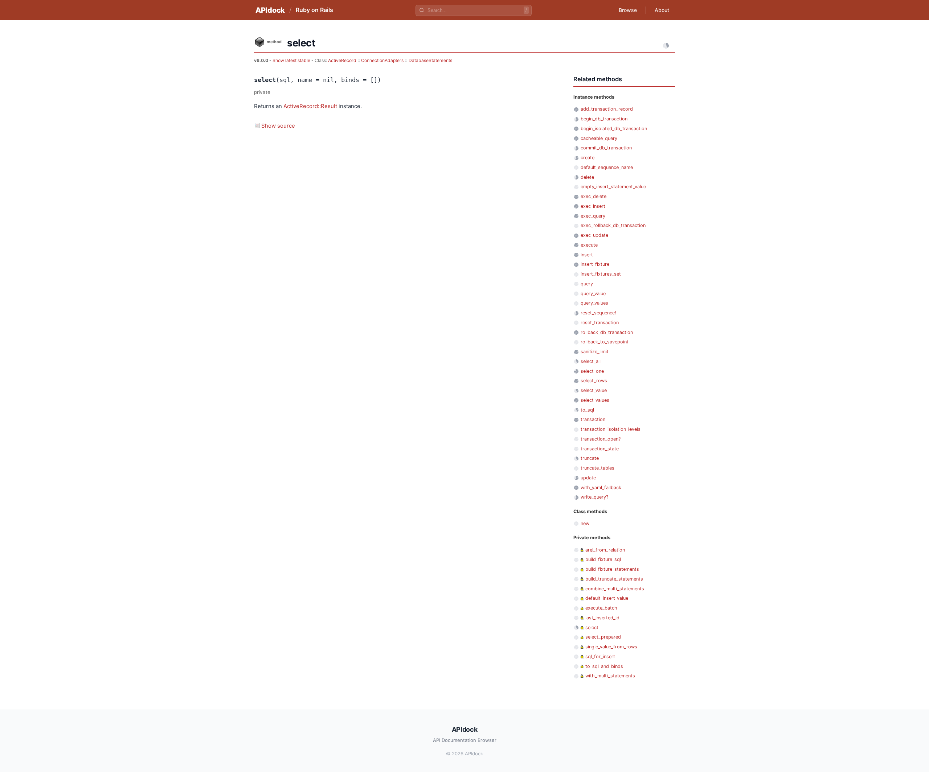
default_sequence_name (607, 167)
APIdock (270, 10)
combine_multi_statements (614, 588)
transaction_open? (601, 439)
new (585, 523)
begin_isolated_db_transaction (614, 128)
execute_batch (601, 608)
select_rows (594, 380)
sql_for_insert (600, 656)
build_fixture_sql (603, 559)
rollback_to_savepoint (605, 341)
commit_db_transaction (606, 147)
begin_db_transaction (604, 118)
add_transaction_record (607, 109)
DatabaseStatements (430, 60)
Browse (628, 10)
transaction (593, 419)
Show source (278, 125)
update (588, 477)
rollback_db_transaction (607, 332)
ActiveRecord (342, 60)
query (587, 283)
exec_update (594, 235)
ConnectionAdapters (382, 60)
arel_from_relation (605, 550)
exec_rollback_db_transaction (613, 225)
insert (587, 254)
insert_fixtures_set (601, 274)
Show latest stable (292, 60)
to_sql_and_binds (604, 666)
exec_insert (593, 206)
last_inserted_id (602, 617)
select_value (594, 390)
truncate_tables (597, 468)
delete (587, 177)
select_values (595, 400)
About (662, 10)
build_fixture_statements (612, 569)
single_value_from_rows (611, 646)
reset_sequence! (598, 312)
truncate (590, 458)
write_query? (594, 497)
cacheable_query (599, 138)
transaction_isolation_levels (611, 429)
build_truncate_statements (614, 579)
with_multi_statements (610, 675)
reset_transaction (600, 322)
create (587, 157)
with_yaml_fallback (601, 487)
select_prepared (603, 637)
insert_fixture (595, 264)
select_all (591, 361)
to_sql (587, 410)
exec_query (593, 216)
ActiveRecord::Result (310, 106)
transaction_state (600, 448)
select (591, 627)
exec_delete (593, 196)
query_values (594, 303)
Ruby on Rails (314, 9)
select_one (592, 371)
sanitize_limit (595, 351)
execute (589, 245)
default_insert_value (606, 598)
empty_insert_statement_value (613, 186)
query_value (593, 293)
